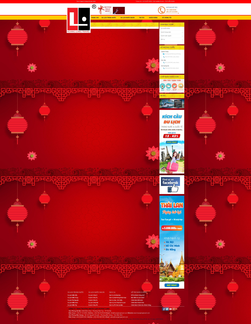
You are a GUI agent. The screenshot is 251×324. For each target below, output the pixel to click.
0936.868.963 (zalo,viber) (172, 68)
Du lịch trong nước (109, 17)
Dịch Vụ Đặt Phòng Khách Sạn (117, 297)
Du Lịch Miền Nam (73, 302)
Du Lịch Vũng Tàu (109, 21)
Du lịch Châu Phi (93, 305)
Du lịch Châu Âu (93, 297)
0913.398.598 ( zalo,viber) (172, 62)
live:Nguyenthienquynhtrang (173, 53)
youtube (170, 309)
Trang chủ (138, 1)
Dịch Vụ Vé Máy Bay (115, 295)
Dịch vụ (163, 39)
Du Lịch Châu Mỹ (93, 302)
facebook (163, 309)
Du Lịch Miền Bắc (72, 295)
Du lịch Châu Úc (93, 300)
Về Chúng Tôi (166, 17)
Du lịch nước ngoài (128, 17)
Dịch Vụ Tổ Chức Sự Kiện (116, 305)
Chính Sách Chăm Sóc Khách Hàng (141, 305)
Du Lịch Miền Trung (73, 297)
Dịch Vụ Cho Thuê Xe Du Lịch (117, 302)
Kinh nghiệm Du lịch (158, 1)
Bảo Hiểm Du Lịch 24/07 (137, 297)
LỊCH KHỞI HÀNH (147, 1)
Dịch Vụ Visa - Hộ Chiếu (115, 300)
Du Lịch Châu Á (93, 295)
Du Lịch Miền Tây (72, 305)
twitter (167, 309)
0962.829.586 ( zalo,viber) (172, 56)
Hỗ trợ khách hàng (139, 292)
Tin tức (141, 17)
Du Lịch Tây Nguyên (73, 300)
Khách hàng (153, 17)
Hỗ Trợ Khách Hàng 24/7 (138, 295)
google (174, 309)
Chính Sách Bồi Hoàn (137, 300)
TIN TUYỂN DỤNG (170, 1)
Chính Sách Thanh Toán (137, 302)
